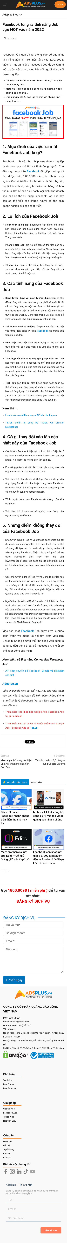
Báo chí (6, 1153)
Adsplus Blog (10, 14)
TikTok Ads (8, 1117)
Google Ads (9, 1109)
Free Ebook (8, 1084)
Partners (7, 1157)
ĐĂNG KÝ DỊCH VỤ (33, 901)
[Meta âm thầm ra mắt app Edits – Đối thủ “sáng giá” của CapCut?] (16, 839)
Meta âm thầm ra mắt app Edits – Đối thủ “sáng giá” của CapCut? (15, 855)
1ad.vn (34, 727)
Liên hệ (60, 4)
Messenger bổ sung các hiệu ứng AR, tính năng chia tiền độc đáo (16, 764)
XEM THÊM (36, 782)
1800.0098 (16, 1025)
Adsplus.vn (10, 684)
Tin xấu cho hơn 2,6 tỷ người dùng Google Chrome (50, 762)
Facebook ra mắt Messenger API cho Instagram (31, 415)
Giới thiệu (7, 1141)
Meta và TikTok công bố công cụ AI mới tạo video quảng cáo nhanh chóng (48, 815)
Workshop (8, 1080)
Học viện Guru (9, 1121)
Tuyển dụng (8, 1149)
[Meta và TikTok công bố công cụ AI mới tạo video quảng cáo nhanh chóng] (48, 799)
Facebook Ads (10, 1113)
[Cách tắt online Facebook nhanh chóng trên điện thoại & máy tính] (16, 799)
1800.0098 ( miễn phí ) (27, 890)
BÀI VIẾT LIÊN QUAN (17, 782)
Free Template (9, 1088)
